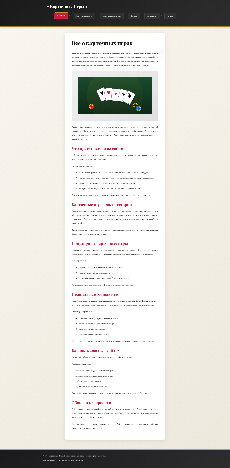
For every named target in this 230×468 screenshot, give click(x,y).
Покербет (84, 139)
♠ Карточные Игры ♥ (67, 6)
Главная (61, 15)
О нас (170, 15)
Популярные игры (112, 15)
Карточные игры (84, 15)
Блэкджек (152, 15)
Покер (134, 15)
